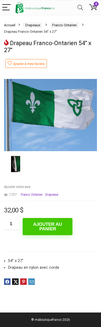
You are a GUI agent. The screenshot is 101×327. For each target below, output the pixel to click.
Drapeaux (32, 25)
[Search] (80, 8)
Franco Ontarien (64, 25)
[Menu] (6, 8)
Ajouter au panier (47, 226)
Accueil (9, 25)
